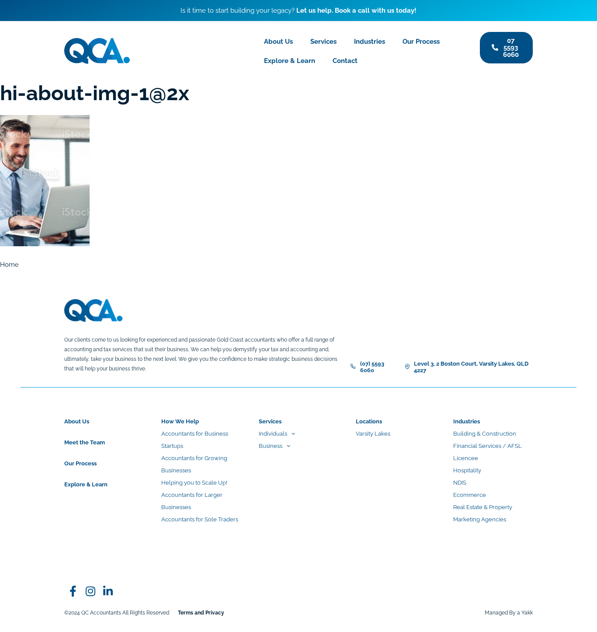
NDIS (459, 482)
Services (323, 41)
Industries (369, 41)
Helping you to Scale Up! (194, 482)
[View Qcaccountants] (73, 591)
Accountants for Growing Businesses (194, 464)
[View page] (90, 591)
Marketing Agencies (479, 519)
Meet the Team (84, 442)
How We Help (180, 421)
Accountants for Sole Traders (199, 519)
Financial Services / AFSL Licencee (487, 452)
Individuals (273, 433)
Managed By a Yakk (509, 613)
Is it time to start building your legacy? (298, 10)
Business (270, 446)
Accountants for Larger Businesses (191, 501)
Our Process (421, 41)
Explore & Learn (289, 61)
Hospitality (467, 470)
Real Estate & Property (482, 507)
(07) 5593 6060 (372, 367)
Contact (345, 61)
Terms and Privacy (201, 613)
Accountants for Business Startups (194, 439)
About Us (278, 41)
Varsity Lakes (373, 433)
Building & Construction (484, 433)
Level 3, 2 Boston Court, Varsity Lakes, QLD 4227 (471, 367)
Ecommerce (469, 495)
